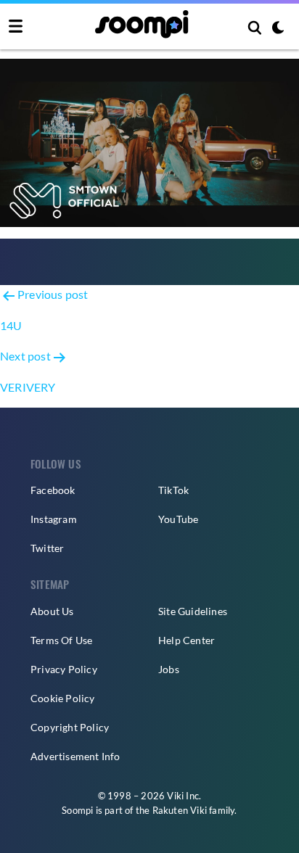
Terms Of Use (61, 640)
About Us (52, 611)
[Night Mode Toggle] (278, 29)
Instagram (53, 519)
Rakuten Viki (179, 810)
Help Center (186, 640)
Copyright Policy (69, 727)
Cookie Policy (62, 698)
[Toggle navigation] (15, 27)
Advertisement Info (75, 756)
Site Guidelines (192, 611)
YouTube (178, 519)
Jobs (168, 669)
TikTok (173, 490)
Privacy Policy (63, 669)
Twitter (47, 548)
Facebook (52, 490)
